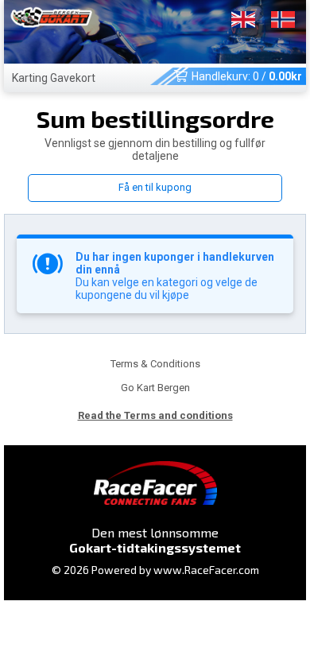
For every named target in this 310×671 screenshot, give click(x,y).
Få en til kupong (155, 187)
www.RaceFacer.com (206, 569)
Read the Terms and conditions (155, 415)
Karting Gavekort (53, 78)
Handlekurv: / (247, 76)
